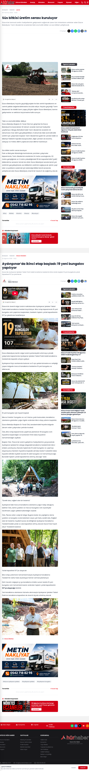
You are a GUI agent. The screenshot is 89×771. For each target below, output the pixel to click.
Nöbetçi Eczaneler (25, 740)
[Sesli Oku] (49, 99)
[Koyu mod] (82, 2)
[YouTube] (83, 725)
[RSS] (87, 725)
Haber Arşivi (23, 749)
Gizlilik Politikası (52, 726)
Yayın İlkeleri (44, 744)
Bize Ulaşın (6, 725)
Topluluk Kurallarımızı (47, 747)
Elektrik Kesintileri (25, 747)
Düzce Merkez (9, 639)
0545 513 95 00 (41, 763)
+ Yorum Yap (54, 220)
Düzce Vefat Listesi (26, 742)
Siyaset (69, 2)
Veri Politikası (44, 749)
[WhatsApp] (72, 725)
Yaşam (60, 2)
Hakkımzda (44, 740)
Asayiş (32, 2)
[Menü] (88, 2)
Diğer (77, 2)
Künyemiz (21, 725)
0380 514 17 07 (6, 763)
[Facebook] (76, 725)
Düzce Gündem (21, 2)
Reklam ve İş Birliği (46, 754)
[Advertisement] (44, 48)
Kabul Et (83, 768)
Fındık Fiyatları (24, 744)
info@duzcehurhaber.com (24, 763)
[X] (79, 725)
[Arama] (85, 2)
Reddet (74, 768)
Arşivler (36, 725)
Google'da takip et (10, 99)
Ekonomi (51, 2)
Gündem (41, 2)
